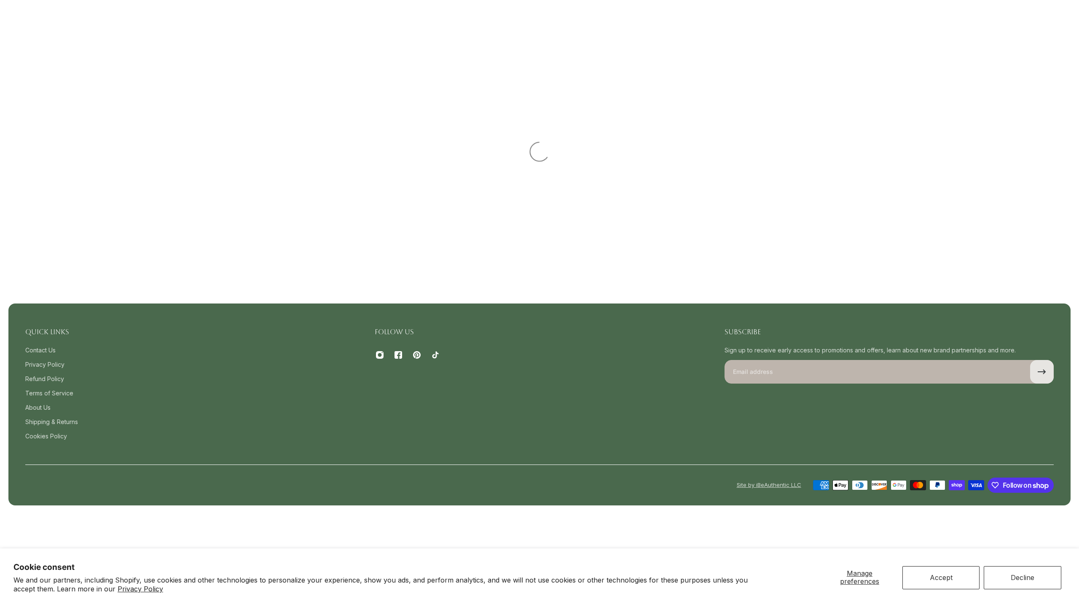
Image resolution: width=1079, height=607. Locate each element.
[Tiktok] (435, 355)
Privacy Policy (140, 589)
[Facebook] (398, 355)
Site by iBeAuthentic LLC (769, 484)
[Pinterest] (417, 355)
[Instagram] (379, 355)
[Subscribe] (1042, 372)
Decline (1022, 577)
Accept (941, 577)
